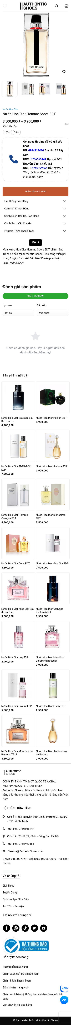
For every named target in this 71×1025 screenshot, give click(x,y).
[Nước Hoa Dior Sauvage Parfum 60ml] (53, 588)
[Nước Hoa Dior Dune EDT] (18, 543)
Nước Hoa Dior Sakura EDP (16, 706)
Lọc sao (7, 305)
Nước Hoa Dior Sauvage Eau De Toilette (17, 419)
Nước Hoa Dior (10, 109)
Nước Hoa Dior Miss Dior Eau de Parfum (17, 610)
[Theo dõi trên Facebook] (6, 928)
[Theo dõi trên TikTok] (25, 928)
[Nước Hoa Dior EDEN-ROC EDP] (18, 446)
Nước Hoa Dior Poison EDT (51, 417)
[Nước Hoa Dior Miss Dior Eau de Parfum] (18, 588)
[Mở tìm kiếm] (56, 6)
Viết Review (35, 296)
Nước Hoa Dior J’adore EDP (51, 466)
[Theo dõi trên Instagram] (15, 928)
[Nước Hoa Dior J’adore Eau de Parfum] (53, 730)
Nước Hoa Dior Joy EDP (14, 657)
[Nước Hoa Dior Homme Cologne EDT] (18, 494)
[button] (5, 6)
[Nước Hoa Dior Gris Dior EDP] (53, 543)
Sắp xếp (41, 305)
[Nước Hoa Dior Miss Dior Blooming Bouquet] (53, 637)
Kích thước (10, 126)
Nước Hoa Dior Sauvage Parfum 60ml (49, 610)
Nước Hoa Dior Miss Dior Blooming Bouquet (50, 659)
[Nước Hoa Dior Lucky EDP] (53, 685)
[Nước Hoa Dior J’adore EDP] (53, 446)
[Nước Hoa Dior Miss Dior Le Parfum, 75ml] (18, 730)
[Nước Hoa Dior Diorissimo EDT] (53, 494)
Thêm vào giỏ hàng (35, 191)
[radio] (7, 132)
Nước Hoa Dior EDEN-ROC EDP (16, 468)
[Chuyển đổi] (65, 201)
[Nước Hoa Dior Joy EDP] (18, 637)
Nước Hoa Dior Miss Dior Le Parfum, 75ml (17, 753)
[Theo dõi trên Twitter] (34, 928)
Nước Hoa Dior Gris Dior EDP (52, 563)
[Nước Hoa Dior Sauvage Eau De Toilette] (18, 397)
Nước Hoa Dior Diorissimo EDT (50, 516)
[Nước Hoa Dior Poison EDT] (53, 397)
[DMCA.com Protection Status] (11, 871)
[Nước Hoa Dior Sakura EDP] (18, 685)
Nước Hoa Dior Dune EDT (15, 563)
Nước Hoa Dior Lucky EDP (50, 706)
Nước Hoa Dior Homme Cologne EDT (14, 516)
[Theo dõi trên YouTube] (43, 928)
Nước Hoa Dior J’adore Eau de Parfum (51, 753)
